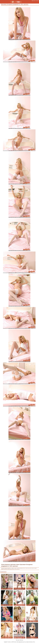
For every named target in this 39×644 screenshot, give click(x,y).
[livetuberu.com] (16, 2)
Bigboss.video (34, 0)
